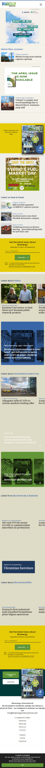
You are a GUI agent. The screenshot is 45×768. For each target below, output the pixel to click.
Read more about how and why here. (22, 761)
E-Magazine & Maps (11, 675)
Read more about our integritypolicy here (22, 266)
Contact (22, 730)
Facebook (22, 741)
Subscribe (10, 682)
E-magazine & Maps (22, 718)
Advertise (22, 721)
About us (22, 727)
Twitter (22, 738)
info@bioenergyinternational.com (22, 713)
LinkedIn (22, 735)
